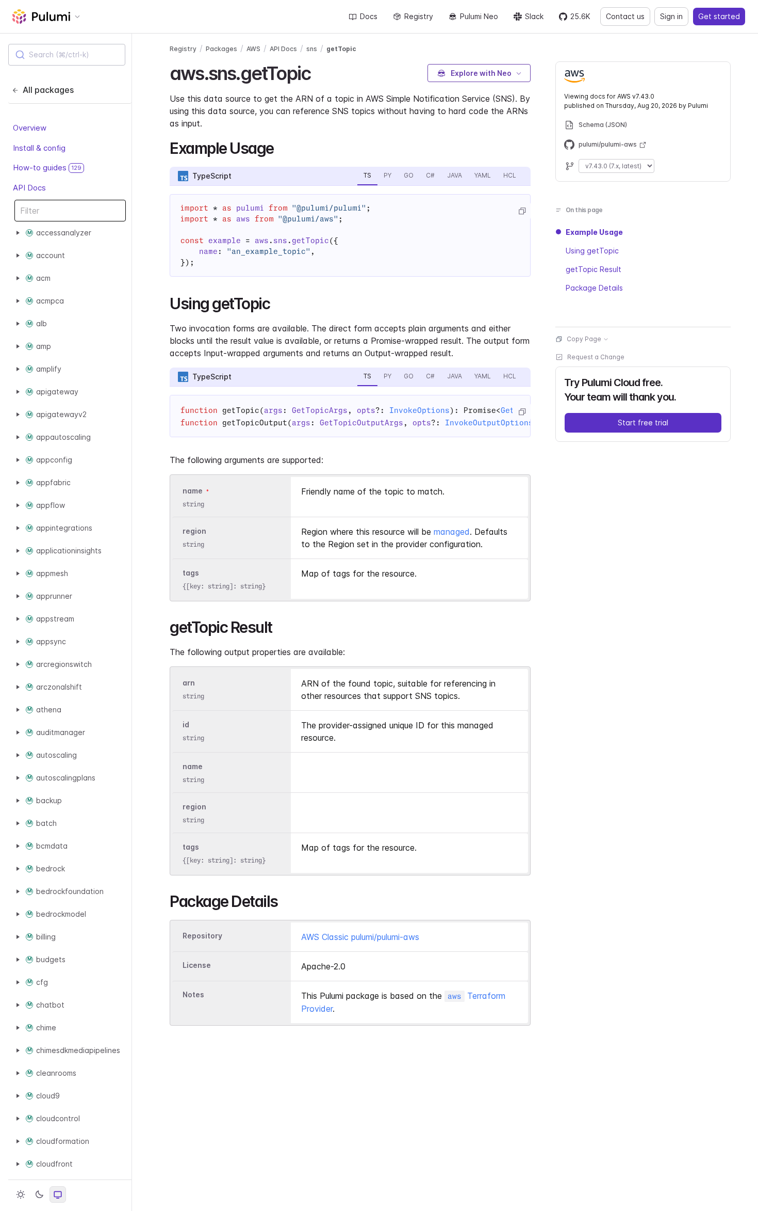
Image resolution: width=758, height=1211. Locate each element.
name (193, 490)
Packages (221, 49)
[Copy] (522, 211)
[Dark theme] (39, 1194)
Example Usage (594, 232)
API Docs (29, 187)
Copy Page (584, 339)
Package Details (594, 287)
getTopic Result (593, 269)
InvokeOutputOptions (489, 423)
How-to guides (47, 167)
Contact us (625, 16)
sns (311, 49)
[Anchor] (319, 71)
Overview (29, 128)
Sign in (671, 16)
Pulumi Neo (479, 16)
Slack (534, 16)
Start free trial (643, 422)
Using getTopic (592, 250)
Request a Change (595, 357)
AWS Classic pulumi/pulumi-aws (360, 937)
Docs (368, 16)
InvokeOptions (419, 410)
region (194, 531)
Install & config (39, 147)
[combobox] (66, 55)
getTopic (341, 49)
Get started (719, 16)
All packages (48, 90)
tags (191, 572)
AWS (253, 49)
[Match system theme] (58, 1194)
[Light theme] (20, 1194)
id (186, 724)
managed (452, 532)
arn (189, 682)
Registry (418, 16)
